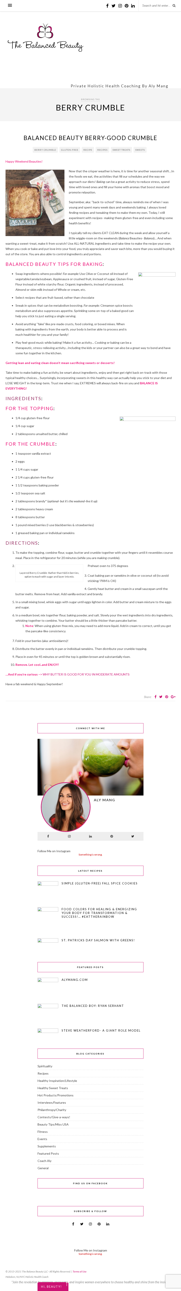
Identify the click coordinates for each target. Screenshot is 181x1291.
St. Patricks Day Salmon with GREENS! (98, 940)
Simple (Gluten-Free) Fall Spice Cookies (100, 883)
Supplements (47, 1146)
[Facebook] (48, 836)
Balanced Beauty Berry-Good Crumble (90, 137)
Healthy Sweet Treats (53, 1088)
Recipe (87, 149)
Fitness (43, 1131)
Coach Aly (44, 1161)
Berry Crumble (45, 149)
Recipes (102, 149)
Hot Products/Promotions (56, 1095)
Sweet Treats (121, 149)
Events (42, 1139)
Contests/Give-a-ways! (54, 1117)
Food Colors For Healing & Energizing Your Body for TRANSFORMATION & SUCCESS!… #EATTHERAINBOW (99, 912)
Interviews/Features (52, 1102)
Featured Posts (48, 1153)
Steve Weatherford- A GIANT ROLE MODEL (101, 1030)
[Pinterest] (111, 836)
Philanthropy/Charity (52, 1110)
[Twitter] (132, 836)
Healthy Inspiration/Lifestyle (57, 1081)
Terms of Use (80, 1271)
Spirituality (45, 1066)
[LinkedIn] (90, 836)
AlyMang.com (75, 979)
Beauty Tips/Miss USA (53, 1124)
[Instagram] (69, 836)
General (43, 1168)
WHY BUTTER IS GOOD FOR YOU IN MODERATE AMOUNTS (86, 674)
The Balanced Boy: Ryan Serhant (93, 1006)
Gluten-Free (69, 149)
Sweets (140, 149)
